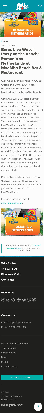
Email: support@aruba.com (16, 322)
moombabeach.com (11, 202)
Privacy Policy (8, 399)
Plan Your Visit (10, 274)
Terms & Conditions (11, 395)
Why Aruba (8, 263)
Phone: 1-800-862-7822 (13, 327)
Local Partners (9, 366)
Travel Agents (8, 347)
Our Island (7, 279)
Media (4, 361)
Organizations (8, 352)
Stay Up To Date (23, 377)
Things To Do (9, 268)
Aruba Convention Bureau (15, 343)
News (5, 41)
